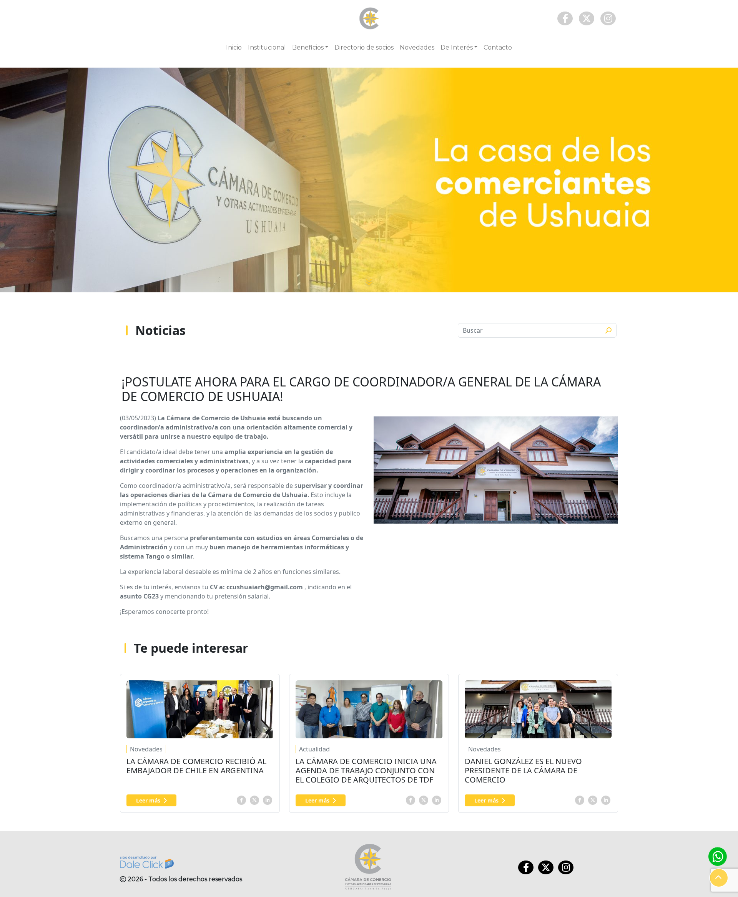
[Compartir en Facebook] (241, 799)
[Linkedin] (267, 799)
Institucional (267, 47)
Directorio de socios (364, 47)
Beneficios (308, 47)
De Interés (456, 47)
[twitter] (254, 799)
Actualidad (314, 749)
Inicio (234, 47)
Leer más (148, 800)
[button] (718, 877)
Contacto (498, 47)
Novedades (417, 47)
